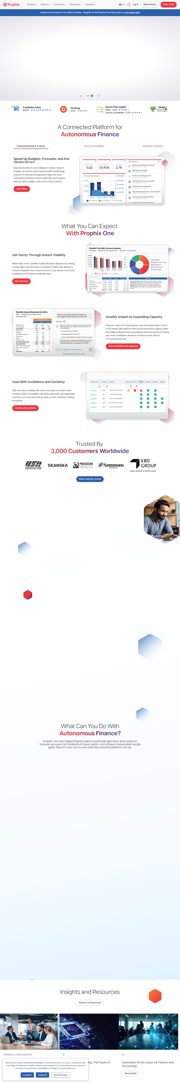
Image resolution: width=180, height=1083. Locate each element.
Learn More (21, 189)
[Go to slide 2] (92, 96)
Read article (131, 1074)
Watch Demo (149, 5)
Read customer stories (90, 479)
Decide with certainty (25, 408)
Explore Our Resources (90, 1003)
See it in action (90, 79)
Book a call (168, 5)
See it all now (21, 281)
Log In (135, 5)
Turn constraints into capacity (123, 346)
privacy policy (65, 1062)
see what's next (132, 13)
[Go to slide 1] (88, 96)
